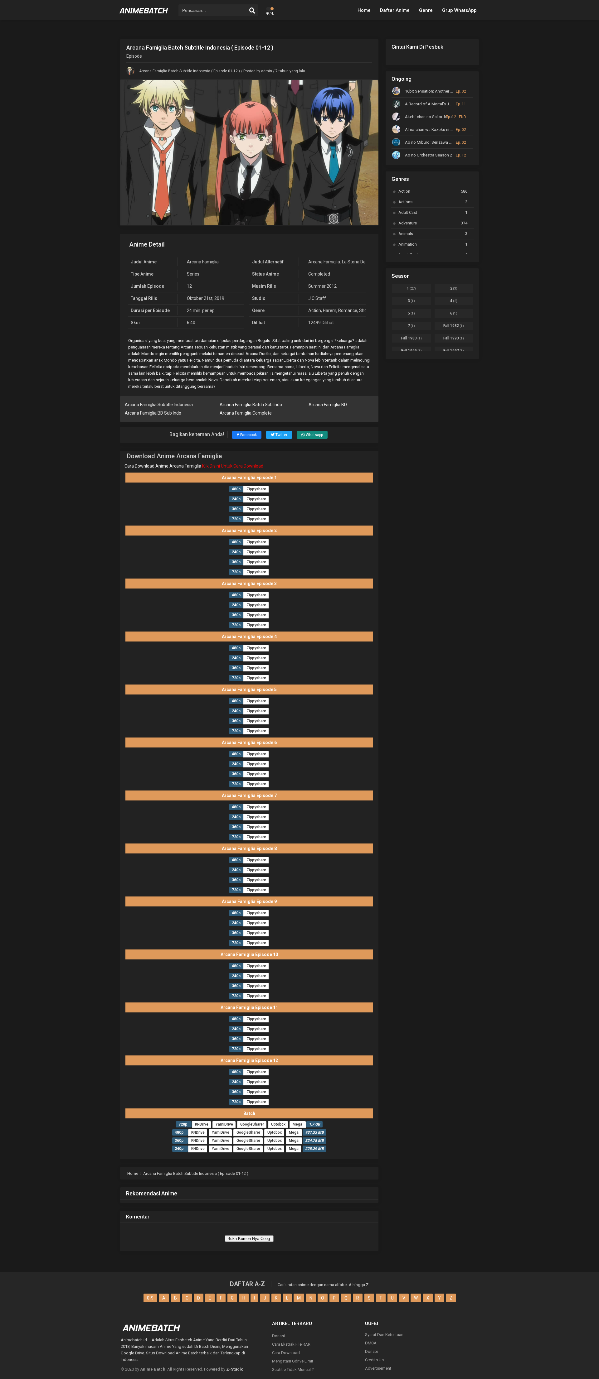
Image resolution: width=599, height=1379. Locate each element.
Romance (347, 310)
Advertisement (378, 1368)
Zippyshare (256, 489)
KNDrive (201, 1124)
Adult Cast (432, 212)
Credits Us (374, 1359)
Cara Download (286, 1352)
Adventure (432, 223)
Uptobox (278, 1124)
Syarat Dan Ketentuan (384, 1334)
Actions (432, 201)
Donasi (278, 1335)
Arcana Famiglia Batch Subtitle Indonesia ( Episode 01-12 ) (189, 71)
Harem (329, 310)
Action (314, 310)
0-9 (150, 1297)
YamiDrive (224, 1124)
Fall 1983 (411, 338)
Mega (298, 1124)
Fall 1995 (411, 350)
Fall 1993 (453, 338)
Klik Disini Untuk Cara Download (232, 466)
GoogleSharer (252, 1124)
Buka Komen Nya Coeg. (249, 1238)
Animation (432, 244)
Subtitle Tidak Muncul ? (293, 1369)
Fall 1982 (453, 326)
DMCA (371, 1343)
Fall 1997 (453, 350)
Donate (371, 1351)
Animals (432, 233)
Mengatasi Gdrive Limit (292, 1361)
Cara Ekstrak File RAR (291, 1344)
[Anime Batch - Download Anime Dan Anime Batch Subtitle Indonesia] (144, 15)
